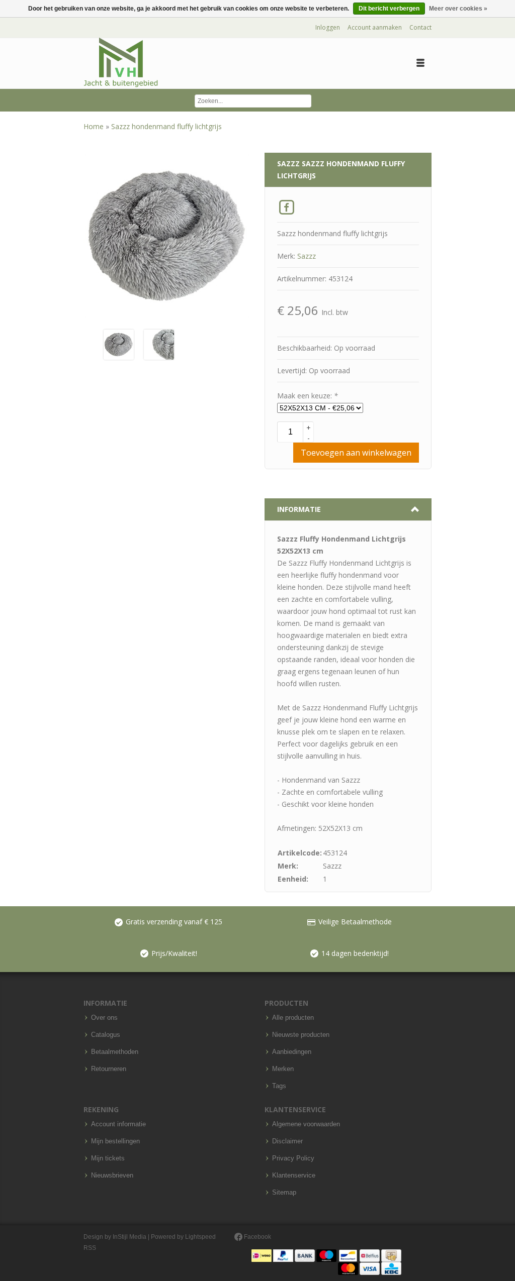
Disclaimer (287, 1141)
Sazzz (306, 256)
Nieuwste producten (300, 1034)
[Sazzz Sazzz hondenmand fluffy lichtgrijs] (119, 344)
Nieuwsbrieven (112, 1175)
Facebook (256, 1236)
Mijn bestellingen (115, 1141)
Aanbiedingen (291, 1051)
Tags (279, 1086)
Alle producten (293, 1017)
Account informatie (118, 1124)
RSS (89, 1247)
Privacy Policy (293, 1158)
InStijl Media (129, 1236)
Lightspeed (200, 1236)
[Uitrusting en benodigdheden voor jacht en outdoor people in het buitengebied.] (120, 62)
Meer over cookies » (458, 8)
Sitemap (284, 1192)
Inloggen (327, 27)
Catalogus (105, 1034)
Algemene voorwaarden (306, 1124)
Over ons (104, 1017)
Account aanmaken (375, 27)
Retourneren (108, 1069)
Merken (283, 1069)
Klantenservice (293, 1175)
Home (94, 126)
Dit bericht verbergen (389, 8)
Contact (420, 27)
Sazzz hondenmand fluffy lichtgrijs (166, 126)
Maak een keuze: (307, 395)
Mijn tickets (108, 1158)
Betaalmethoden (114, 1051)
